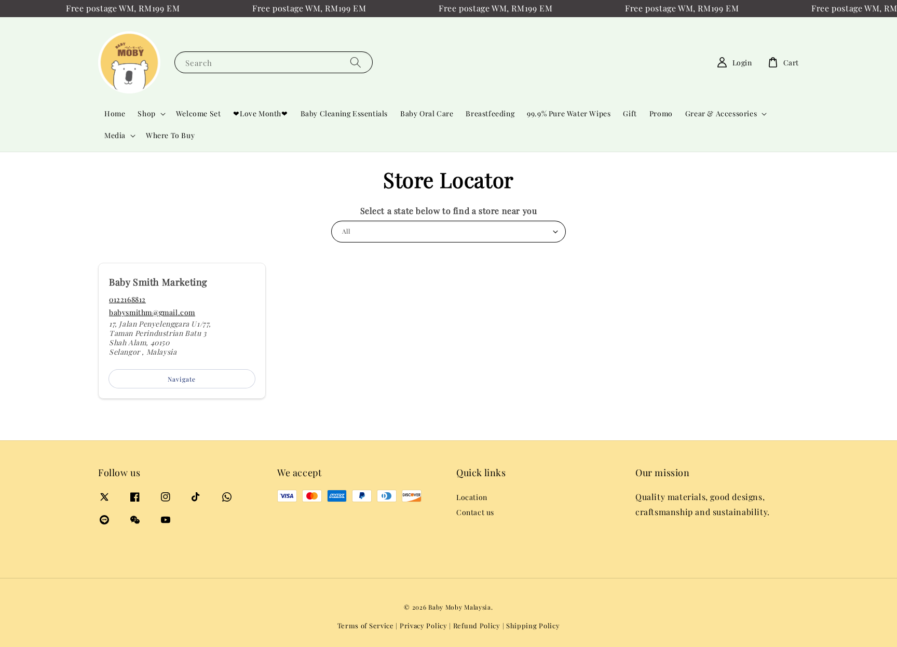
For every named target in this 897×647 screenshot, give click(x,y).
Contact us (475, 512)
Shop (146, 113)
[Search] (355, 62)
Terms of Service (365, 625)
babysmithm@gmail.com (152, 312)
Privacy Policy (423, 625)
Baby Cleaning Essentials (344, 113)
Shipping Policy (533, 625)
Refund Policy (476, 625)
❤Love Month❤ (260, 113)
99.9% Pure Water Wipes (568, 113)
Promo (661, 113)
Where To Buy (170, 135)
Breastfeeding (490, 113)
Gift (629, 113)
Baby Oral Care (426, 113)
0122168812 (127, 299)
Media (115, 135)
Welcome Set (198, 113)
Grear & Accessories (721, 113)
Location (471, 497)
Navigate (182, 379)
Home (114, 113)
